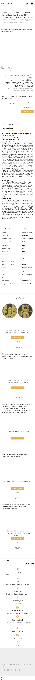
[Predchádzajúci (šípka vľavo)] (1, 679)
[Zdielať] (2, 677)
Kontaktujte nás (17, 603)
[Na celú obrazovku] (4, 677)
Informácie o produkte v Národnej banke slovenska (17, 131)
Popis (3, 119)
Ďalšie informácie (8, 124)
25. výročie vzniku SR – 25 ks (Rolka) (17, 431)
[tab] (17, 119)
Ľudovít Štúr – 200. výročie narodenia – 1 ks (17, 481)
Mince (27, 13)
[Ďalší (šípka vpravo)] (2, 679)
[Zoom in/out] (6, 677)
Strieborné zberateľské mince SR (13, 17)
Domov (4, 13)
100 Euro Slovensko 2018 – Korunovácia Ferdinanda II (17, 533)
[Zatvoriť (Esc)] (1, 677)
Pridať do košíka (27, 111)
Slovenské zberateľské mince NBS (13, 15)
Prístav (16, 13)
